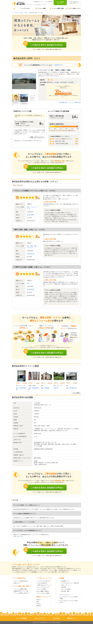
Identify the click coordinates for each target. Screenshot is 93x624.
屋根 (31, 246)
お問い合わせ (56, 618)
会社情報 (63, 587)
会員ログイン (17, 583)
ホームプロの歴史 (65, 589)
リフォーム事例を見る (75, 102)
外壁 (28, 207)
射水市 (32, 289)
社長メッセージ (65, 585)
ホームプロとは (26, 8)
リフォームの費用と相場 (20, 589)
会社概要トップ (65, 581)
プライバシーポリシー (40, 618)
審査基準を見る (59, 65)
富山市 (26, 12)
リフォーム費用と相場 (58, 8)
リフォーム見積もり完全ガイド (22, 593)
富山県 (21, 12)
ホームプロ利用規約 (21, 618)
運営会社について (38, 1)
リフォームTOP (15, 12)
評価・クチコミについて (37, 137)
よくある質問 (49, 1)
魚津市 (32, 214)
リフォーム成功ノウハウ (74, 8)
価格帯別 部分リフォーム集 (21, 591)
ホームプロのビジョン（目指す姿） (70, 583)
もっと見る (76, 392)
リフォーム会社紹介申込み (21, 581)
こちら (21, 536)
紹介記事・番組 (65, 591)
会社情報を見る (63, 102)
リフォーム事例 (42, 8)
